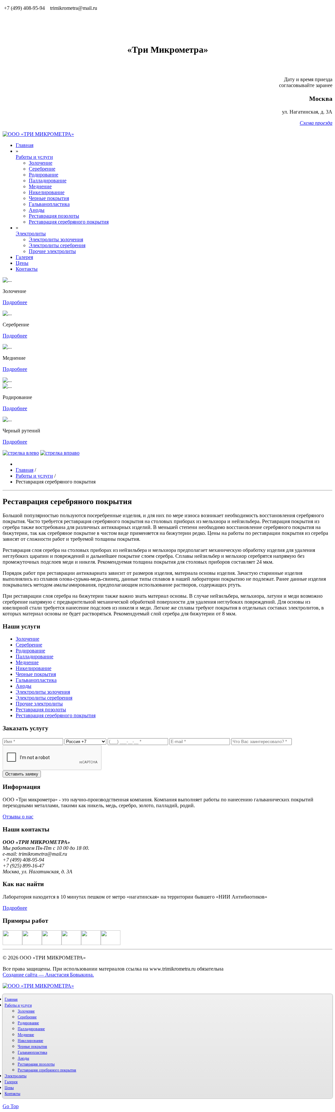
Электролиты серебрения (57, 245)
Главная (24, 145)
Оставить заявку (21, 774)
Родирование (43, 174)
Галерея (24, 257)
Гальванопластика (49, 204)
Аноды (36, 210)
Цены (22, 263)
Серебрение (42, 169)
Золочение (40, 163)
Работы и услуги (34, 157)
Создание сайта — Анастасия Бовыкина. (48, 974)
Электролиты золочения (56, 239)
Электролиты (31, 233)
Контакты (27, 269)
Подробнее (15, 302)
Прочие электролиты (52, 251)
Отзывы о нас (18, 816)
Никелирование (46, 192)
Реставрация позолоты (54, 216)
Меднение (40, 186)
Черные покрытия (49, 198)
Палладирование (47, 180)
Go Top (11, 1106)
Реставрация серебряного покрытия (69, 222)
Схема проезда (316, 123)
